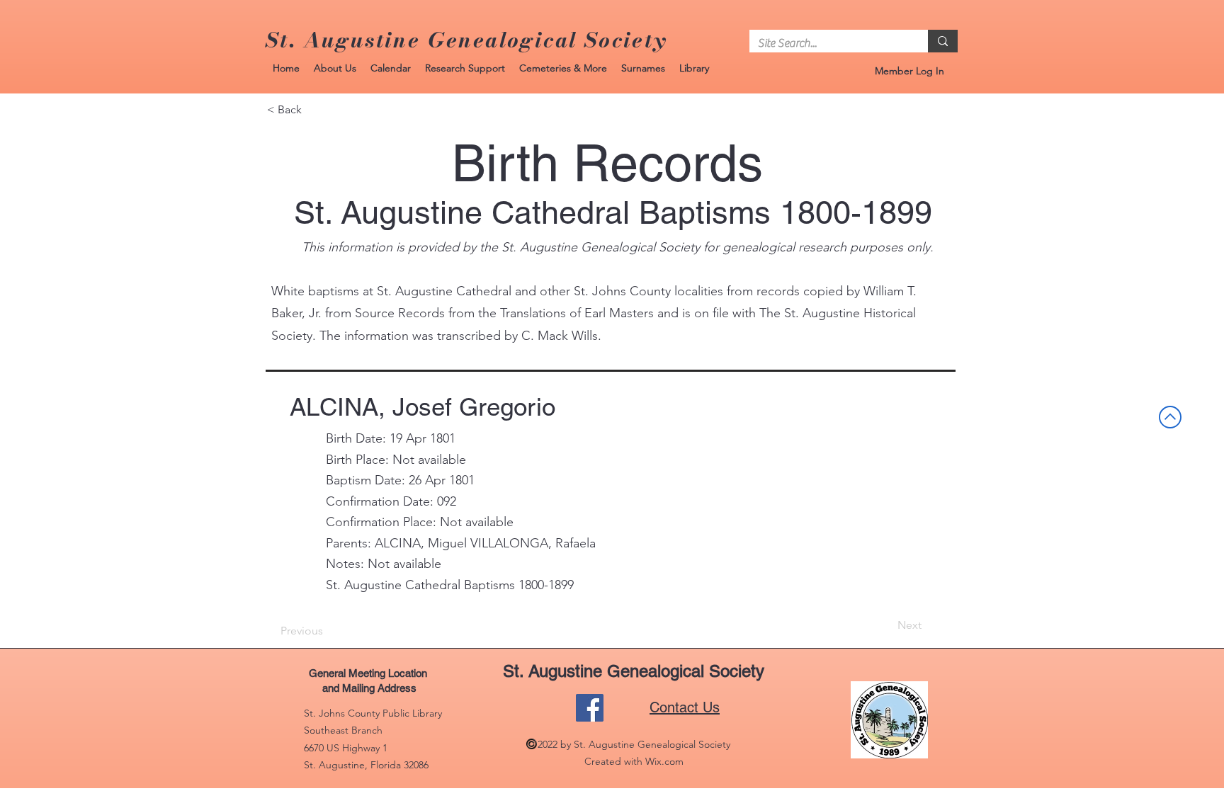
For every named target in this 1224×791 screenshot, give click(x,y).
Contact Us (685, 707)
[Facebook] (590, 708)
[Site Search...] (943, 41)
